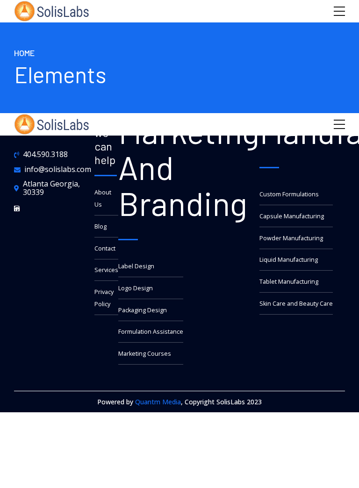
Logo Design (135, 288)
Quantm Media (158, 401)
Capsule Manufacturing (291, 216)
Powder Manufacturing (291, 238)
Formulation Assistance (150, 332)
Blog (100, 226)
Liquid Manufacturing (288, 260)
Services (106, 270)
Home (24, 53)
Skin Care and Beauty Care (296, 304)
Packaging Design (142, 310)
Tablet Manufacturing (288, 282)
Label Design (136, 266)
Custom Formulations (289, 194)
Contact (104, 248)
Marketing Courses (144, 354)
